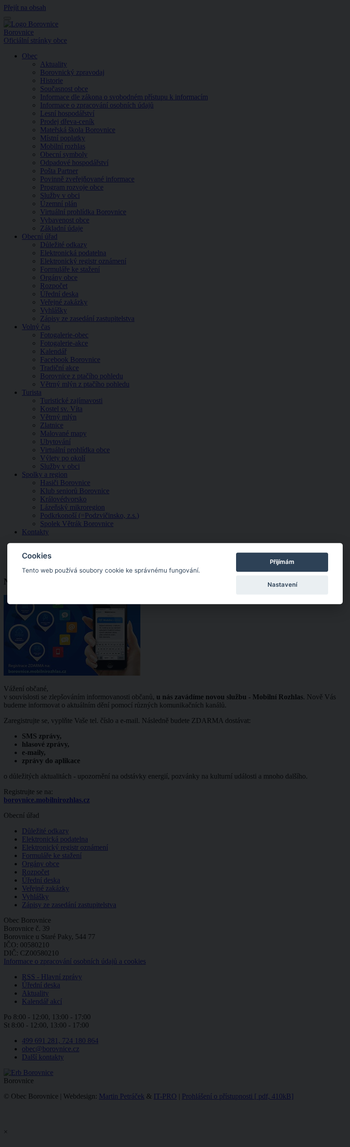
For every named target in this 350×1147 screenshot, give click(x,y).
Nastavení (282, 584)
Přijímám (282, 561)
